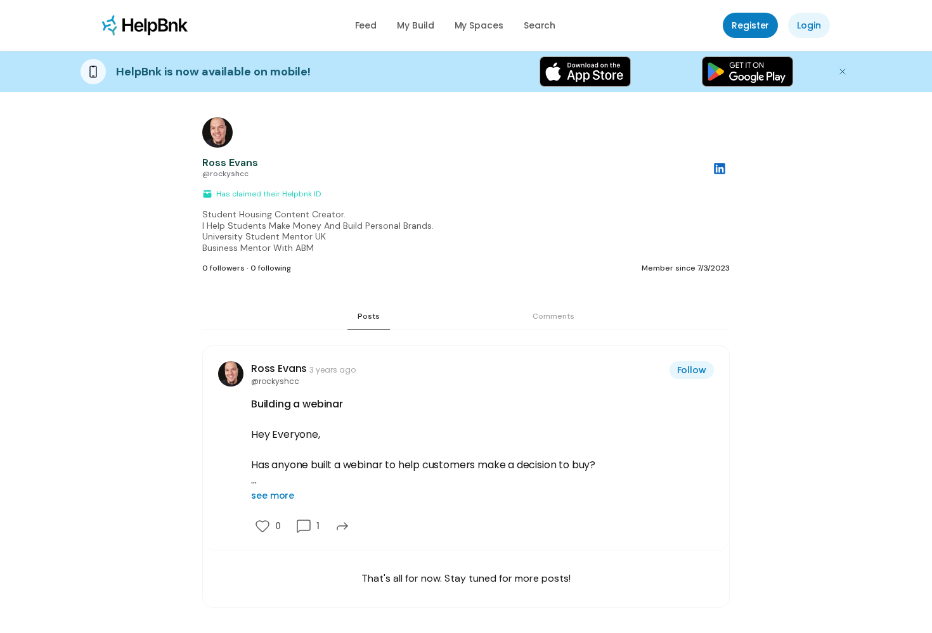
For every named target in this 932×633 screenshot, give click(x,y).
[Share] (342, 526)
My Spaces (479, 25)
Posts (369, 316)
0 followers (223, 268)
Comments (553, 316)
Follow (692, 370)
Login (809, 25)
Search (540, 25)
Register (750, 25)
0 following (270, 268)
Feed (366, 25)
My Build (415, 25)
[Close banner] (842, 71)
